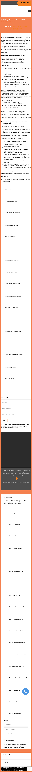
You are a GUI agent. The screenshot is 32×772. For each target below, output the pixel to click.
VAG (17, 19)
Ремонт (11, 19)
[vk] (17, 478)
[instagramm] (14, 478)
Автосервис (3, 19)
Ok (24, 770)
